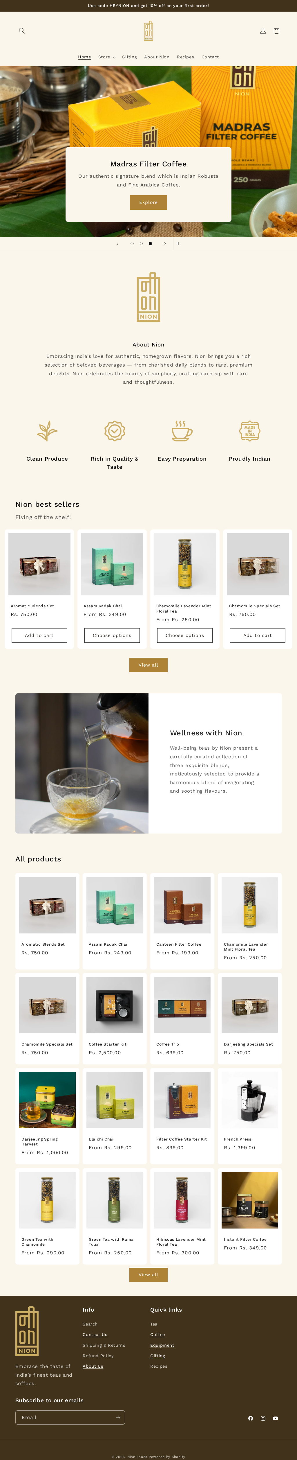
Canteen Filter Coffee (178, 944)
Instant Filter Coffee (245, 1239)
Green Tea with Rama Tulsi (111, 1242)
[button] (22, 30)
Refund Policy (98, 1355)
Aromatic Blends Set (32, 606)
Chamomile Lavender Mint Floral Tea (183, 608)
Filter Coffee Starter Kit (181, 1139)
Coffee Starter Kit (107, 1044)
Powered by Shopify (167, 1457)
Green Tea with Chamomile (37, 1242)
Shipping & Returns (104, 1345)
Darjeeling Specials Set (248, 1044)
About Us (93, 1366)
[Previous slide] (117, 243)
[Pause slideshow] (179, 243)
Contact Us (95, 1334)
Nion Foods (137, 1457)
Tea (153, 1324)
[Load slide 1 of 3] (132, 243)
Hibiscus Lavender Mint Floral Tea (181, 1242)
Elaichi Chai (101, 1139)
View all (148, 665)
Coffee (157, 1334)
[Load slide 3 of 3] (150, 243)
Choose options (112, 635)
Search (90, 1324)
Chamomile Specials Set (254, 606)
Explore (202, 202)
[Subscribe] (117, 1417)
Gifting (157, 1355)
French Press (237, 1139)
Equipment (162, 1345)
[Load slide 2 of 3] (141, 243)
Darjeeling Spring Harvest (39, 1142)
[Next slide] (165, 243)
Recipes (158, 1366)
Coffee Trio (167, 1044)
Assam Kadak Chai (103, 606)
